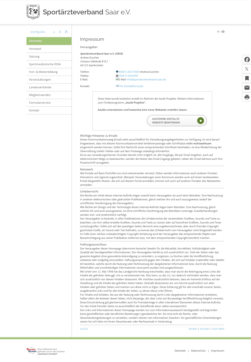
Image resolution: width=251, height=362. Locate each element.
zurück (84, 328)
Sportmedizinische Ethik (45, 64)
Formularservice (40, 103)
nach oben (218, 328)
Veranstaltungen (40, 79)
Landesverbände (40, 87)
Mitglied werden (40, 95)
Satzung (34, 56)
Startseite (35, 41)
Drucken (205, 328)
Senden (193, 328)
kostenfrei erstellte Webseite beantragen (166, 120)
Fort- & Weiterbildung (43, 72)
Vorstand (35, 49)
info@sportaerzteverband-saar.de (146, 79)
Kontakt (34, 110)
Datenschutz (198, 350)
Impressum (217, 350)
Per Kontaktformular (131, 86)
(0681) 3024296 (128, 75)
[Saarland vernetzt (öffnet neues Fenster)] (45, 354)
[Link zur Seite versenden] (218, 32)
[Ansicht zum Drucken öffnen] (223, 32)
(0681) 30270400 (129, 71)
